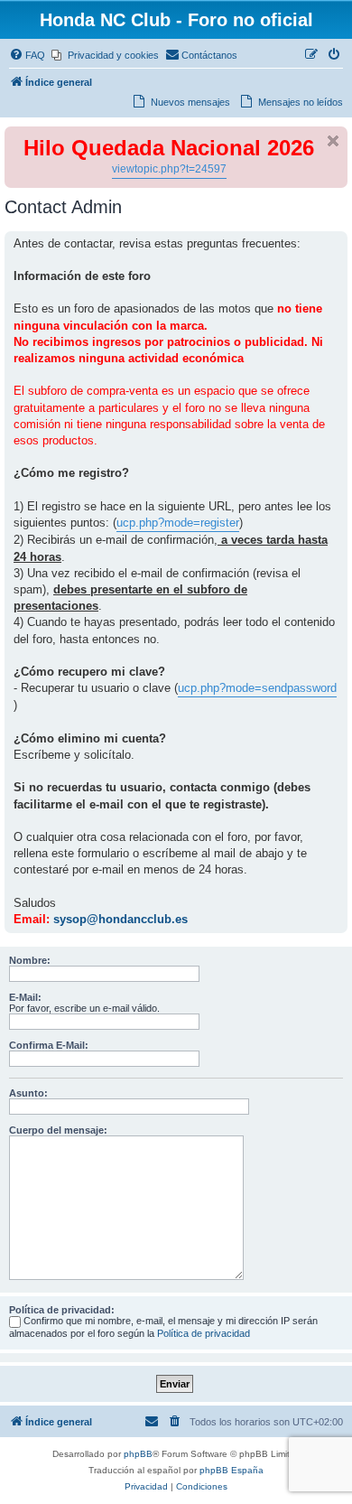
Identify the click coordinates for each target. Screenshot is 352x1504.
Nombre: (30, 960)
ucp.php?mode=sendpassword (257, 688)
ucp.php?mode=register (177, 522)
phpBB (138, 1454)
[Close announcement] (333, 140)
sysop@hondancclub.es (120, 919)
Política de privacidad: (62, 1309)
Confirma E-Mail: (48, 1045)
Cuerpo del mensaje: (58, 1130)
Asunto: (28, 1093)
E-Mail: (25, 997)
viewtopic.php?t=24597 (169, 169)
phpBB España (231, 1470)
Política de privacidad (203, 1333)
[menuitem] (27, 55)
